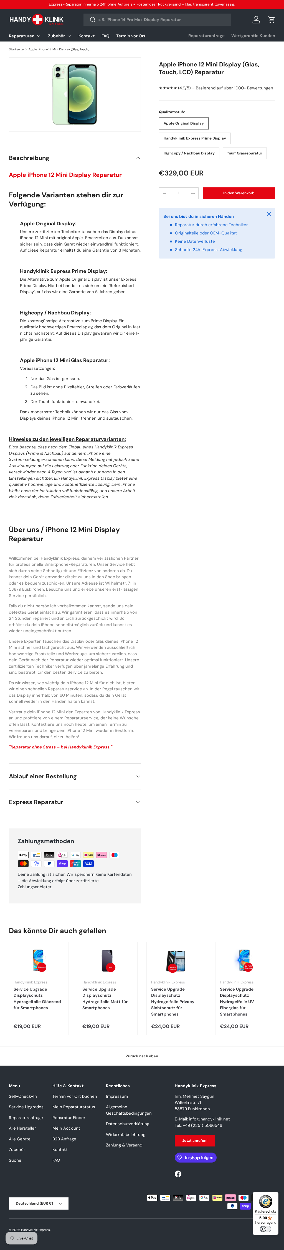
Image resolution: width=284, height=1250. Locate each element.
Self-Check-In (23, 1096)
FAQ (106, 36)
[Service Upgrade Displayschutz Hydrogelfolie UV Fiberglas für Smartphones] (245, 961)
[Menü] (275, 1195)
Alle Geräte (20, 1139)
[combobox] (157, 20)
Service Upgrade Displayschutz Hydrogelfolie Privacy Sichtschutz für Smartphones (172, 1001)
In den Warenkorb (239, 193)
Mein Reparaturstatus (73, 1107)
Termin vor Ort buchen (74, 1096)
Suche (15, 1160)
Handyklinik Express (35, 1230)
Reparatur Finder (68, 1117)
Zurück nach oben (142, 1056)
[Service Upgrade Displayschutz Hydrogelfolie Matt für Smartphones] (107, 961)
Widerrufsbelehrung (125, 1134)
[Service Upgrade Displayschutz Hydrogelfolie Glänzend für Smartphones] (39, 961)
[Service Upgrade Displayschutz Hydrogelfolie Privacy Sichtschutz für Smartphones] (176, 961)
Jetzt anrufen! (194, 1140)
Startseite (16, 49)
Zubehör (17, 1149)
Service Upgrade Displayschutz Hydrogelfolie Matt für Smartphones (105, 998)
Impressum (117, 1096)
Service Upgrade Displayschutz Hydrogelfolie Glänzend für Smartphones (37, 998)
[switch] (265, 1229)
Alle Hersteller (22, 1128)
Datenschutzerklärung (127, 1124)
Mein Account (66, 1128)
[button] (272, 20)
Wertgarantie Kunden (253, 35)
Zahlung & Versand (124, 1145)
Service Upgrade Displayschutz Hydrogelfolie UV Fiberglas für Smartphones (237, 1001)
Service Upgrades (26, 1107)
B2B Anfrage (64, 1139)
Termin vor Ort (131, 36)
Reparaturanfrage (206, 35)
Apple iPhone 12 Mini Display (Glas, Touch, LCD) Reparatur (60, 49)
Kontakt (86, 36)
